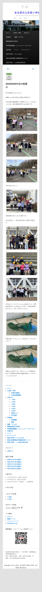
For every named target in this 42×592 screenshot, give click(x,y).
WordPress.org (12, 523)
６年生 (13, 411)
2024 (10, 499)
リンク (16, 50)
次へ (34, 69)
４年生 (13, 406)
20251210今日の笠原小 (14, 466)
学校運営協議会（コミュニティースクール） (19, 45)
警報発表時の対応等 (12, 41)
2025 (10, 497)
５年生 (13, 408)
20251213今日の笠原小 (14, 459)
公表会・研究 (17, 33)
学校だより (14, 413)
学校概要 (14, 420)
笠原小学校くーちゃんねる (14, 54)
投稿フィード (11, 519)
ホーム (8, 33)
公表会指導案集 (16, 395)
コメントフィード (12, 521)
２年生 (13, 402)
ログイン (10, 517)
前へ (8, 69)
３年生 (13, 404)
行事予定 (8, 50)
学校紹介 (8, 37)
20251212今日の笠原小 (14, 462)
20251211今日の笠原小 (14, 464)
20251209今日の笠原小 (14, 468)
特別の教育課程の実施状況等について (17, 58)
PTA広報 (14, 415)
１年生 (13, 399)
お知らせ (26, 33)
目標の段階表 (15, 393)
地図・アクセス (18, 37)
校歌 (12, 422)
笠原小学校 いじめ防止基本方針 (15, 62)
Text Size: (9, 508)
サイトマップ (25, 50)
